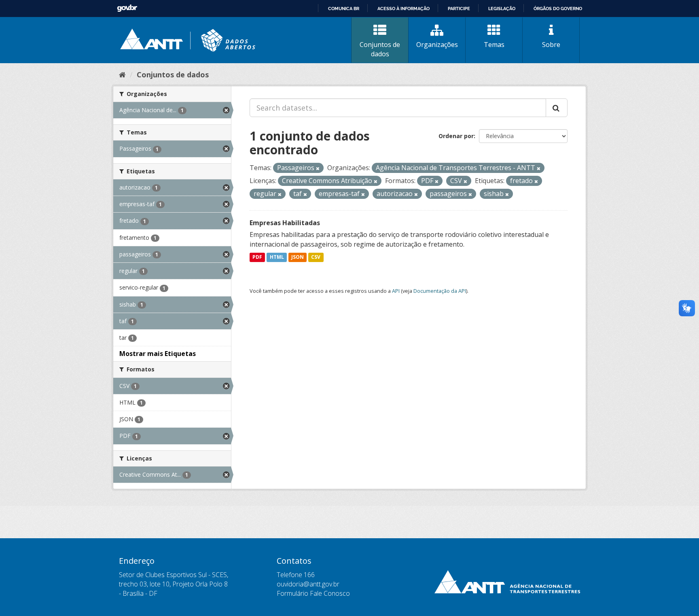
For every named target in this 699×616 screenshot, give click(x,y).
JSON (297, 257)
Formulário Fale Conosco (313, 593)
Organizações (437, 44)
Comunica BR (343, 8)
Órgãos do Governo (558, 8)
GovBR (127, 8)
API (396, 290)
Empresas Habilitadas (285, 222)
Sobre (551, 44)
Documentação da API (439, 290)
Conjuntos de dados (380, 49)
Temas (494, 44)
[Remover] (318, 168)
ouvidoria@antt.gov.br (308, 584)
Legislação (501, 8)
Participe (459, 8)
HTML (277, 257)
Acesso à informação (403, 8)
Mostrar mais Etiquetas (157, 353)
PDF (257, 257)
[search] (557, 107)
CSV (315, 257)
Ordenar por (456, 136)
